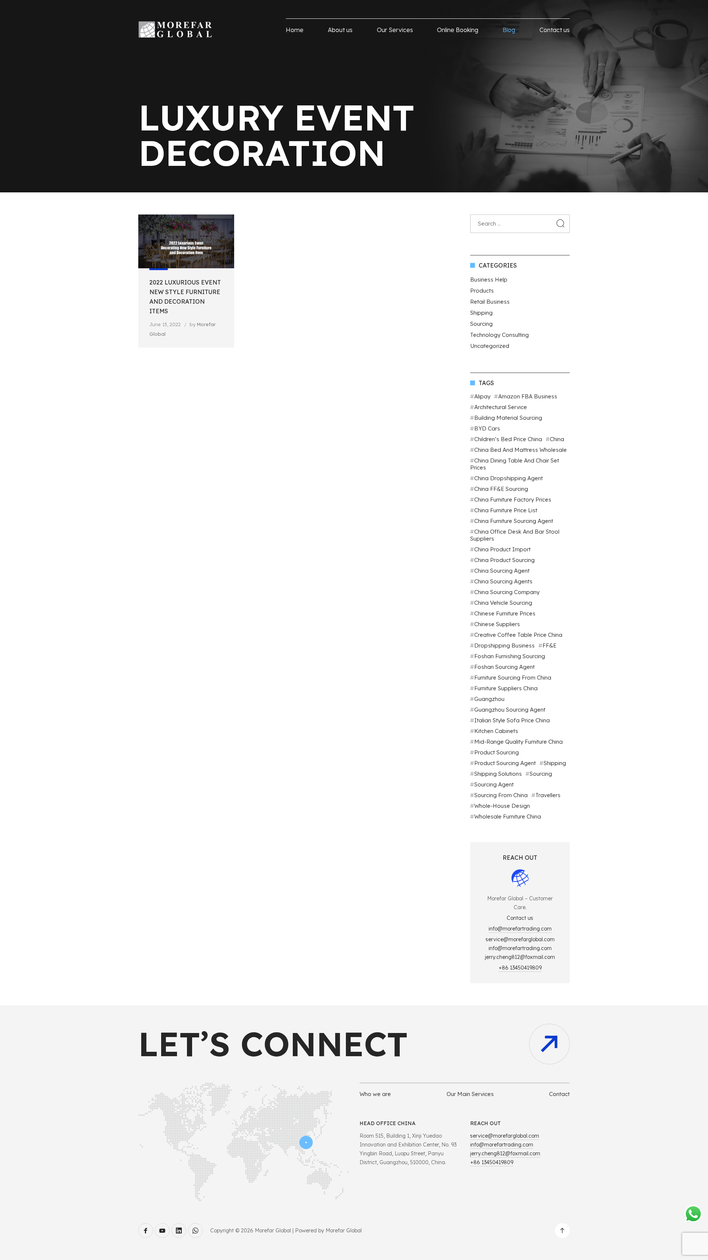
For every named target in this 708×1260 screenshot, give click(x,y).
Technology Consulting (499, 334)
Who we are (375, 1093)
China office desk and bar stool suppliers (514, 535)
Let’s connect (273, 1044)
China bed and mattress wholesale (520, 449)
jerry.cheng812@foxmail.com (520, 957)
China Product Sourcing (504, 559)
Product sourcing (496, 752)
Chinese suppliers (497, 624)
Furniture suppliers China (506, 688)
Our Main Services (470, 1093)
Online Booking (457, 30)
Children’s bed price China (508, 439)
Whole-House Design (502, 805)
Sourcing (481, 323)
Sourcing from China (501, 795)
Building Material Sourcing (508, 417)
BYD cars (487, 428)
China (557, 439)
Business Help (488, 279)
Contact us (554, 30)
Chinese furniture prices (504, 613)
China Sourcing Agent (502, 570)
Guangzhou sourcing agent (509, 709)
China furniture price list (505, 510)
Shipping (481, 312)
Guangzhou (489, 698)
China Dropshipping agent (508, 478)
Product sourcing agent (505, 763)
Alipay (482, 396)
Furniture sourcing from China (512, 677)
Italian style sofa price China (512, 720)
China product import (502, 549)
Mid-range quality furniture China (518, 741)
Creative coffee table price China (518, 634)
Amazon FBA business (527, 396)
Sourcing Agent (494, 784)
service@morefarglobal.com (520, 939)
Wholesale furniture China (507, 816)
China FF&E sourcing (501, 488)
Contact (559, 1093)
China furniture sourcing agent (513, 520)
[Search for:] (520, 223)
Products (482, 290)
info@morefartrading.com (520, 928)
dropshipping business (504, 645)
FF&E (549, 645)
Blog (509, 30)
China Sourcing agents (503, 581)
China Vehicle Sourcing (503, 602)
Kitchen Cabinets (496, 730)
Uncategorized (489, 345)
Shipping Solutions (498, 773)
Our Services (395, 30)
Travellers (547, 795)
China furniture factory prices (512, 499)
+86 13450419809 (520, 967)
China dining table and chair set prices (514, 464)
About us (340, 30)
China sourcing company (506, 592)
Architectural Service (500, 407)
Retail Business (490, 301)
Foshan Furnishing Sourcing (509, 656)
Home (294, 30)
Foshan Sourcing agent (504, 666)
